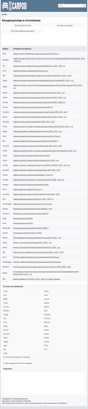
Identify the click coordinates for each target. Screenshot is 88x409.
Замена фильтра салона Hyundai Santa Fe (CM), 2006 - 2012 (36, 194)
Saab (46, 326)
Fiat (4, 318)
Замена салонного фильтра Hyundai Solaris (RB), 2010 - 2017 (36, 170)
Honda (5, 330)
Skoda (46, 330)
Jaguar (5, 342)
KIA (4, 349)
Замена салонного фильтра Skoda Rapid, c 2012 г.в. (33, 175)
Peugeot (47, 314)
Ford (5, 322)
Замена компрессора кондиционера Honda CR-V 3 (33, 107)
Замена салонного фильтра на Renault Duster (31, 185)
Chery (5, 303)
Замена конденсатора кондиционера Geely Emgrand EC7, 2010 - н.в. (40, 117)
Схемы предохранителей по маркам (17, 363)
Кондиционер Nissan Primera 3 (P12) (27, 233)
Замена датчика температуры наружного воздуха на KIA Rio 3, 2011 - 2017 (42, 76)
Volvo (46, 345)
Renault (47, 322)
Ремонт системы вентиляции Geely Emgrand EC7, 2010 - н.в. (36, 247)
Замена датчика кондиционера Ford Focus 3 (30, 71)
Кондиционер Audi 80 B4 (23, 218)
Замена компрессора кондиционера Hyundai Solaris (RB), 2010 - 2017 (40, 112)
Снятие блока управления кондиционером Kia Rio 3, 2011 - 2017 (38, 252)
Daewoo (6, 311)
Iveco (5, 338)
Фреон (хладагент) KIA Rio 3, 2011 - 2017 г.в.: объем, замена (36, 279)
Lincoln (46, 299)
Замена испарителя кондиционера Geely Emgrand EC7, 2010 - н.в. (39, 93)
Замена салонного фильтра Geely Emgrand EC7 (31, 156)
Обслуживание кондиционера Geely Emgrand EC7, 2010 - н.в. (37, 238)
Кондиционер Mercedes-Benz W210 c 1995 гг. (31, 228)
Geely (5, 326)
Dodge (5, 314)
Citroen (6, 307)
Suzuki (46, 338)
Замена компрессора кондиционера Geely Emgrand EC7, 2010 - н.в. (39, 98)
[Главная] (14, 6)
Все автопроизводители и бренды (16, 357)
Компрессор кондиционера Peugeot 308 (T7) (31, 214)
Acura (5, 291)
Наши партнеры (17, 401)
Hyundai (6, 334)
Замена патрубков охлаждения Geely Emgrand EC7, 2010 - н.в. (37, 131)
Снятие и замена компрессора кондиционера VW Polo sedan (37, 262)
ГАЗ (45, 349)
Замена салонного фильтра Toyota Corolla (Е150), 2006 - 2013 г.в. (38, 180)
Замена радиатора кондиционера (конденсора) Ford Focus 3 (37, 136)
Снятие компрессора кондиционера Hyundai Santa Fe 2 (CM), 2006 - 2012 (42, 267)
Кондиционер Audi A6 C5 (23, 223)
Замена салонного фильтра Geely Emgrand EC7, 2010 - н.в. (36, 160)
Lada (5, 353)
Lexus (46, 291)
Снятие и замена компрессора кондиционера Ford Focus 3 (36, 257)
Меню (4, 14)
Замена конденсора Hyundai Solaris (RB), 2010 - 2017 (34, 122)
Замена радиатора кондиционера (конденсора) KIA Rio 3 (35, 141)
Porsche (47, 318)
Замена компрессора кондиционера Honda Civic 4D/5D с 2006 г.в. (39, 102)
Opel (46, 311)
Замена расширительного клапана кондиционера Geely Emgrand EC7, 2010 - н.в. (44, 151)
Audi (5, 295)
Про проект (6, 401)
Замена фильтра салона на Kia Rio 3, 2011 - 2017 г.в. (33, 199)
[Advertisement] (44, 40)
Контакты (27, 401)
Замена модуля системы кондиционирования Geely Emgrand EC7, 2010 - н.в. (43, 127)
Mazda (46, 303)
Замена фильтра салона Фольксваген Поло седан (32, 204)
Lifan (46, 295)
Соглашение (6, 398)
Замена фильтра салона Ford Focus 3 (27, 189)
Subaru (46, 334)
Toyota (46, 342)
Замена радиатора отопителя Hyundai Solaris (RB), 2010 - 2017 (37, 146)
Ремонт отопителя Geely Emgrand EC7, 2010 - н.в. (32, 243)
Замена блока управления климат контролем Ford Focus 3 (36, 54)
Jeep (5, 345)
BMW (5, 299)
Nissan (46, 307)
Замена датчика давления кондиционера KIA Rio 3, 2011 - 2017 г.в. (39, 66)
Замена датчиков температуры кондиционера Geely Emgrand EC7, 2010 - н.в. (43, 80)
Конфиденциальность (20, 398)
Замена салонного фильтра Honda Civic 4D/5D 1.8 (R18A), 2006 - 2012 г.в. (41, 165)
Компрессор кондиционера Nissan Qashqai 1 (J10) (32, 209)
